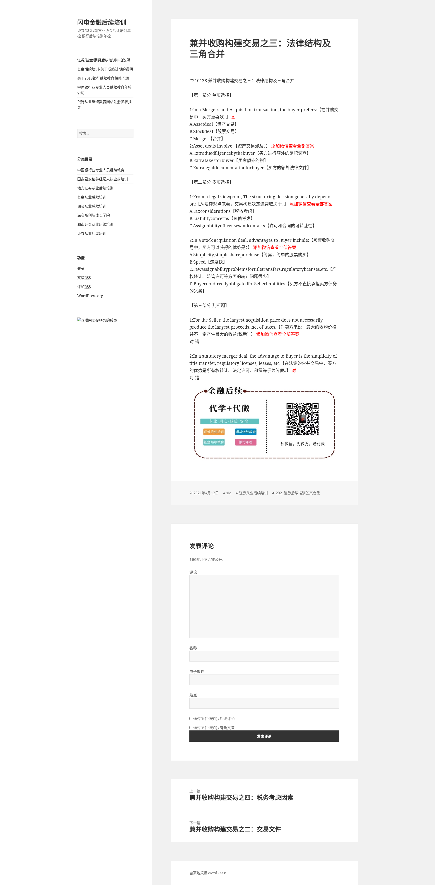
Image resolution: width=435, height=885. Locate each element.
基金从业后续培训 (91, 197)
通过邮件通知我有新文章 (214, 727)
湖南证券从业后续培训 (95, 224)
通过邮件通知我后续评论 (214, 718)
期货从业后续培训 (91, 206)
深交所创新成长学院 (93, 215)
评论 (84, 286)
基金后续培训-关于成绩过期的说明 (105, 69)
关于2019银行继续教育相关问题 (103, 78)
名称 (193, 647)
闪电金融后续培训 (101, 22)
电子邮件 (197, 671)
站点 (193, 695)
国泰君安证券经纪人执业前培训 (102, 179)
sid (228, 492)
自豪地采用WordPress (208, 872)
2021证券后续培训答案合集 (298, 492)
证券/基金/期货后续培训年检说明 (103, 60)
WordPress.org (90, 295)
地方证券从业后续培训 (95, 188)
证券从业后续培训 (91, 233)
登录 (81, 268)
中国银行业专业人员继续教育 (100, 169)
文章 (84, 277)
